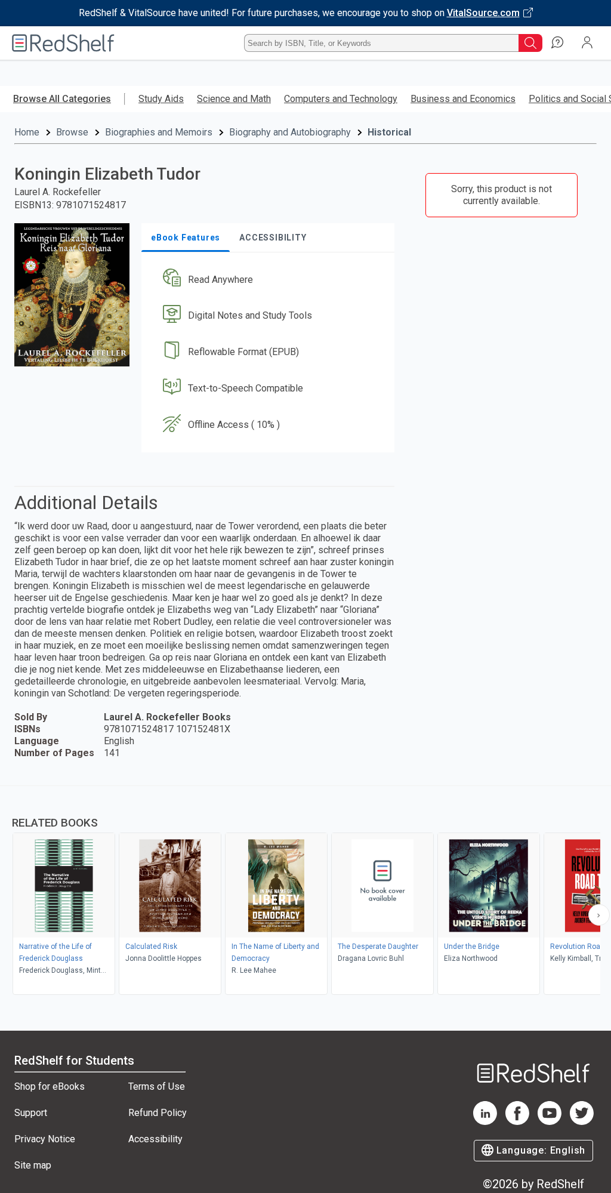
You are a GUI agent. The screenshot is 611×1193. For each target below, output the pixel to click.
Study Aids (161, 98)
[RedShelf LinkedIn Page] (485, 1121)
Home (26, 132)
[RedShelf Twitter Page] (582, 1121)
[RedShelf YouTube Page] (549, 1121)
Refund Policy (157, 1112)
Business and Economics (463, 98)
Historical (389, 132)
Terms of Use (156, 1086)
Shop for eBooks (49, 1086)
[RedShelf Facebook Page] (517, 1121)
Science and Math (234, 98)
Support (30, 1112)
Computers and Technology (340, 98)
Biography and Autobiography (290, 132)
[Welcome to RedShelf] (63, 43)
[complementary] (305, 891)
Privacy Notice (44, 1139)
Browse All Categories (62, 98)
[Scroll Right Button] (599, 915)
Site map (32, 1165)
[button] (267, 279)
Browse (72, 132)
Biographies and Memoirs (158, 132)
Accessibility (155, 1139)
